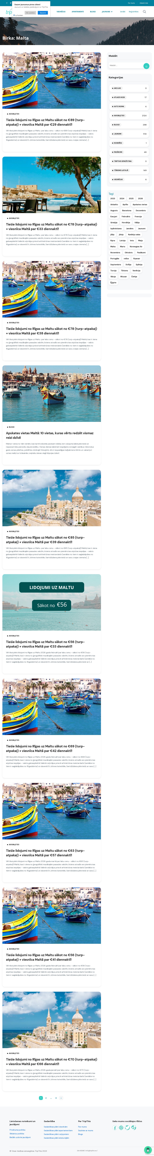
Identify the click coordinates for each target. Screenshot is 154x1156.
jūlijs (112, 234)
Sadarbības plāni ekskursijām (56, 1138)
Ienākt (122, 11)
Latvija (122, 240)
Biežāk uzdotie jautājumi (20, 1137)
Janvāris (129, 228)
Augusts (114, 210)
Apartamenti (78, 11)
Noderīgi (118, 143)
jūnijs (121, 234)
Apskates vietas (140, 204)
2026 (140, 198)
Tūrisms (124, 270)
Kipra (112, 240)
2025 (131, 198)
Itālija (137, 222)
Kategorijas (116, 77)
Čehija (134, 276)
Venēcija (136, 270)
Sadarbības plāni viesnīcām (55, 1126)
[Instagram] (121, 1127)
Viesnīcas (61, 11)
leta (132, 240)
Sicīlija (128, 264)
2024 (122, 198)
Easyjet (113, 216)
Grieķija (113, 222)
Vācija (113, 276)
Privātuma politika (17, 1130)
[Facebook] (114, 1127)
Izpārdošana (116, 228)
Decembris (141, 210)
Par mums (131, 3)
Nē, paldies (30, 13)
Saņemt (43, 13)
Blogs (93, 11)
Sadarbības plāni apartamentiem (58, 1130)
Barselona (126, 210)
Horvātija (126, 222)
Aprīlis (125, 204)
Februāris (126, 216)
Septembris (115, 264)
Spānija (139, 264)
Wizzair (123, 276)
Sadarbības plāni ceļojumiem (56, 1134)
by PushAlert (19, 15)
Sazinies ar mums (85, 1130)
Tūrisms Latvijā (121, 170)
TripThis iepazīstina (123, 161)
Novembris (115, 252)
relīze (126, 258)
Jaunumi (106, 11)
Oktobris (129, 252)
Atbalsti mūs (144, 3)
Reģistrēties (133, 11)
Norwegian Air (136, 246)
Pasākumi (118, 152)
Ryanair (136, 258)
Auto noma (119, 106)
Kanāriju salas (134, 234)
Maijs (140, 240)
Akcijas (117, 88)
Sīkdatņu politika (17, 1133)
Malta (113, 246)
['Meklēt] (146, 66)
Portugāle (114, 258)
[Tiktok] (133, 1127)
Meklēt (113, 56)
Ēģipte (113, 282)
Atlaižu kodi (119, 97)
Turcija (113, 270)
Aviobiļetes (14, 114)
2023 (112, 198)
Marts (122, 246)
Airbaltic (114, 204)
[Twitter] (127, 1127)
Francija (138, 216)
